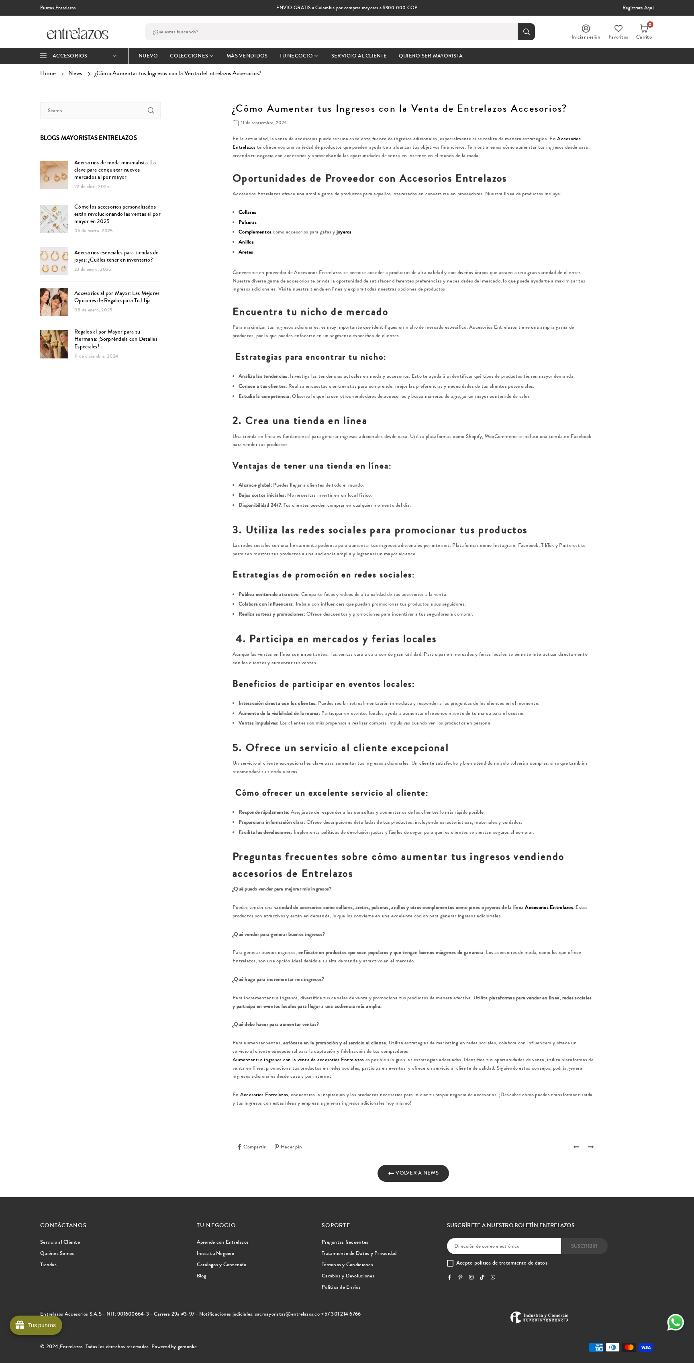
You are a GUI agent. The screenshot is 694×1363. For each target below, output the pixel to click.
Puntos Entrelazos (58, 7)
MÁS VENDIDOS (247, 55)
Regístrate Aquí (638, 7)
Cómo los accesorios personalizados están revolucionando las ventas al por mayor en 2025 (117, 214)
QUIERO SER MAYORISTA (431, 55)
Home (48, 73)
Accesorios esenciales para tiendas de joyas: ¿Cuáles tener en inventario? (116, 256)
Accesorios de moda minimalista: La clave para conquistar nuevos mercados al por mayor (115, 170)
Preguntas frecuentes (345, 1242)
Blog (201, 1275)
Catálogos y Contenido (221, 1264)
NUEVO (148, 55)
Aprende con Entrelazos (223, 1242)
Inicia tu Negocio (215, 1253)
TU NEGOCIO (296, 55)
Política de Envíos (341, 1287)
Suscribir (584, 1246)
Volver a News (416, 1173)
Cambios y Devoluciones (348, 1275)
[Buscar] (151, 110)
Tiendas (48, 1264)
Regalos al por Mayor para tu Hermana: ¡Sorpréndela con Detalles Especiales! (115, 339)
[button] (644, 31)
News (75, 73)
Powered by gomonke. (174, 1346)
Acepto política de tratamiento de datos (501, 1263)
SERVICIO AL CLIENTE (359, 55)
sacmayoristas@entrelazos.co (287, 1314)
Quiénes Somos (57, 1253)
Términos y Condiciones (347, 1264)
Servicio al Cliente (60, 1242)
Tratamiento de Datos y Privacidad (359, 1253)
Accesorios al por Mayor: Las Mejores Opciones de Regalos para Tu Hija (116, 297)
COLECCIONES (189, 55)
